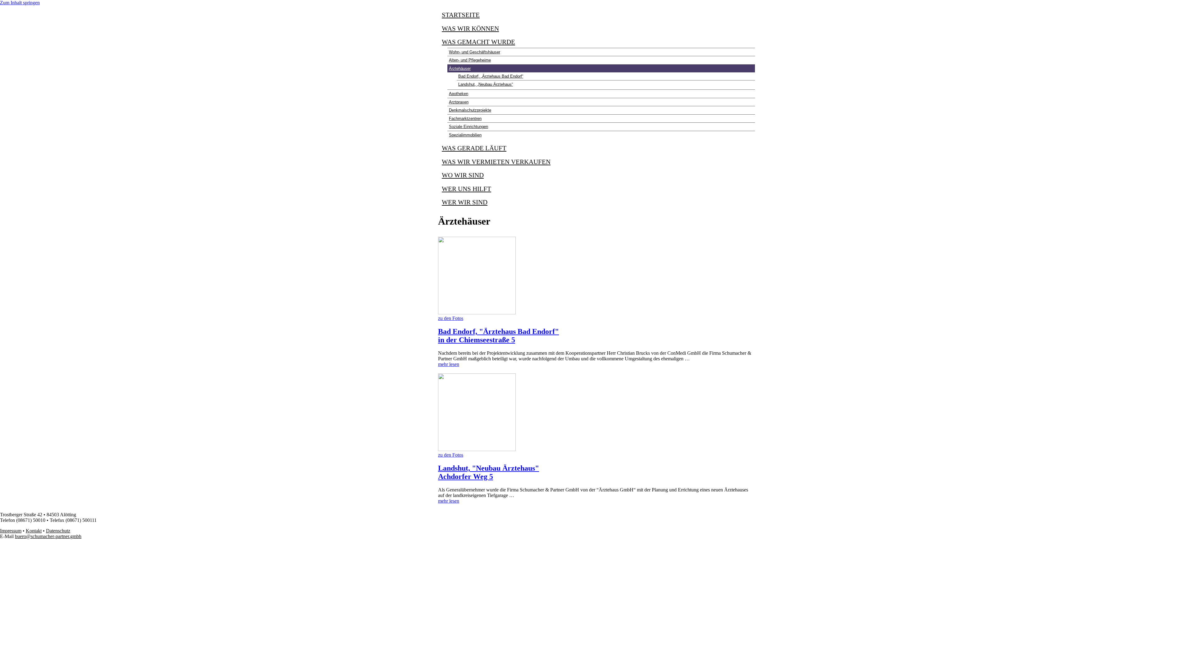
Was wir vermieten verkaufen (496, 162)
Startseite (461, 15)
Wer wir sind (464, 202)
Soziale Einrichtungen (468, 126)
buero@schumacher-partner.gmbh (48, 536)
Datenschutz (58, 530)
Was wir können (470, 28)
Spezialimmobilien (465, 135)
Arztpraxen (459, 102)
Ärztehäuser (460, 68)
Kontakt (34, 530)
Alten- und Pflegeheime (470, 60)
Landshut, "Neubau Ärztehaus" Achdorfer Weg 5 (488, 472)
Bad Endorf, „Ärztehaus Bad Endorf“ (490, 76)
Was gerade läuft (474, 148)
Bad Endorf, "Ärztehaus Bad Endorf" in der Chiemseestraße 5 (498, 335)
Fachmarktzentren (465, 118)
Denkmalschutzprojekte (470, 110)
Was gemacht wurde (478, 42)
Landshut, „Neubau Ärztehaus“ (485, 84)
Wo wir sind (463, 175)
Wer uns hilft (466, 189)
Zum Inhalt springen (20, 2)
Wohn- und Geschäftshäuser (474, 52)
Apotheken (458, 93)
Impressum (10, 530)
